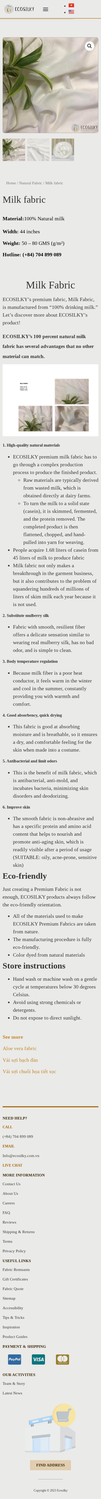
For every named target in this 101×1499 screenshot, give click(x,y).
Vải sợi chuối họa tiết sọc (29, 1071)
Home (11, 183)
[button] (45, 9)
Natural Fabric (30, 183)
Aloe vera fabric (20, 1048)
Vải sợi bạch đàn (20, 1060)
